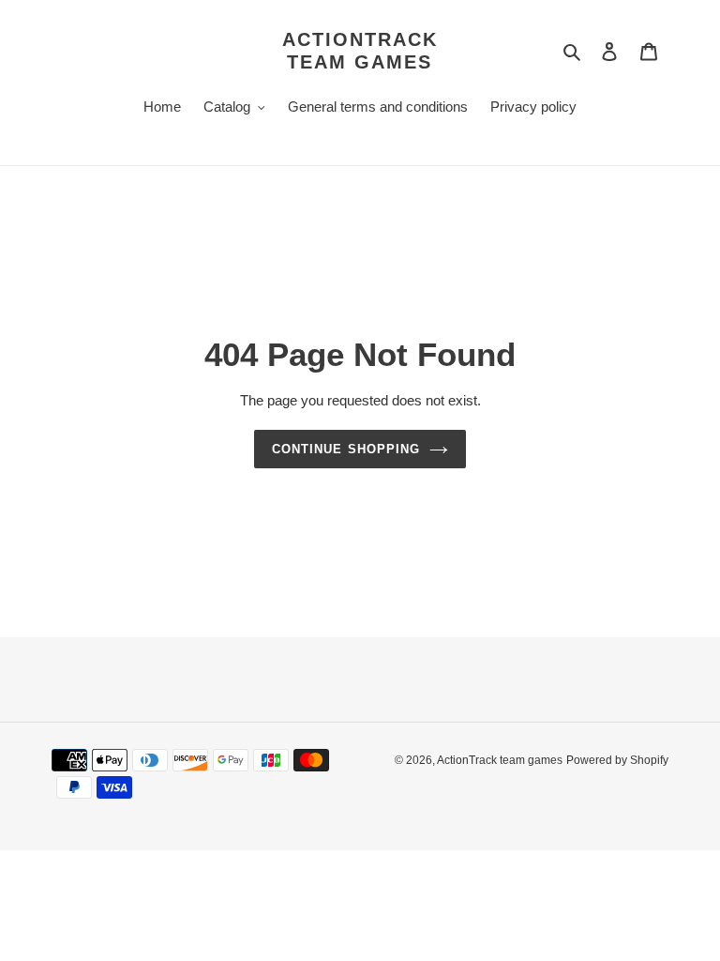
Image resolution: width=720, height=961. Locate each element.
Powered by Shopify (617, 760)
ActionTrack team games (360, 50)
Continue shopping (346, 449)
